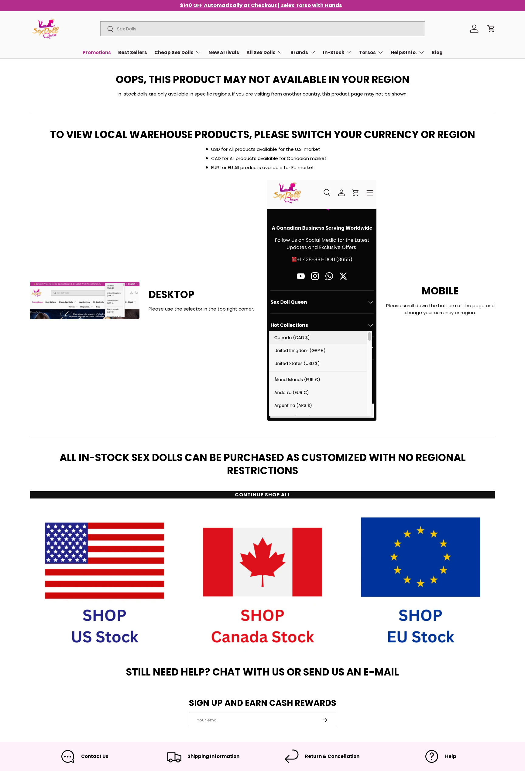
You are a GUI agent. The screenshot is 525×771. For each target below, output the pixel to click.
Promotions (97, 52)
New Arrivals (223, 52)
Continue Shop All (262, 494)
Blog (437, 52)
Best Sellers (132, 52)
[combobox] (262, 28)
